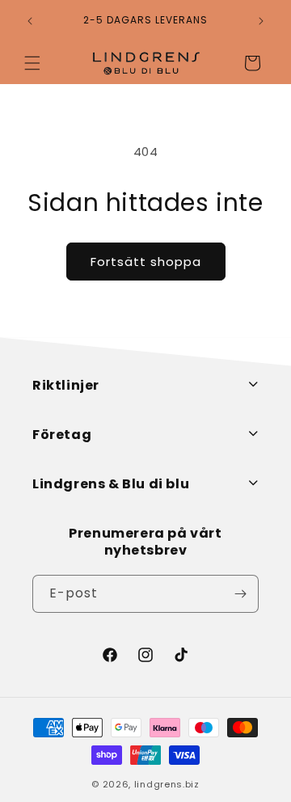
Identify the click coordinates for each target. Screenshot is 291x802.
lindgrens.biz (167, 784)
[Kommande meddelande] (261, 21)
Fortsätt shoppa (146, 261)
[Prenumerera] (240, 594)
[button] (32, 63)
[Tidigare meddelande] (30, 21)
